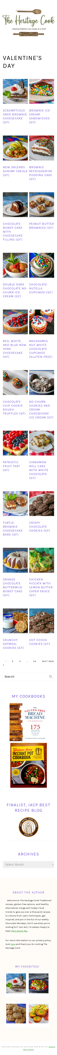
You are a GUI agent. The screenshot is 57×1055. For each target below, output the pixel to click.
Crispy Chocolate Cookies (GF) (39, 526)
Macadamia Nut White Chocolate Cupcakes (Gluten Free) (41, 349)
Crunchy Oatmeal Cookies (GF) (13, 644)
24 (34, 661)
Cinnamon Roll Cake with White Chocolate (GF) (38, 470)
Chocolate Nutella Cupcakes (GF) (41, 288)
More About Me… (19, 931)
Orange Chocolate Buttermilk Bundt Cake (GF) (12, 587)
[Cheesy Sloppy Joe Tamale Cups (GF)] (38, 1013)
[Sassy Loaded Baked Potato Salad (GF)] (38, 983)
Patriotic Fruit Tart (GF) (11, 466)
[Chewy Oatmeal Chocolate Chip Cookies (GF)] (16, 1013)
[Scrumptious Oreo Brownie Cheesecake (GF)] (16, 983)
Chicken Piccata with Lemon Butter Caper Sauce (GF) (41, 587)
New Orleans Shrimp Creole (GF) (15, 171)
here (12, 944)
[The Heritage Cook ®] (28, 38)
